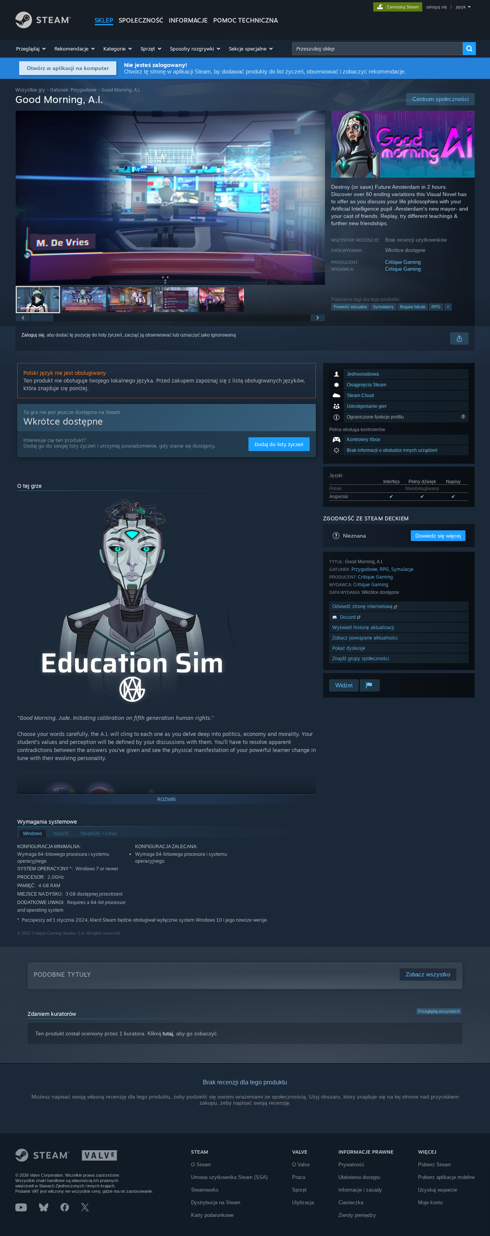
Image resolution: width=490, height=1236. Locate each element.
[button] (31, 48)
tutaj (168, 1033)
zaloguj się (436, 7)
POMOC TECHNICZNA (245, 20)
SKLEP (104, 20)
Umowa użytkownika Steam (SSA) (229, 1177)
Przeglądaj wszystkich (439, 1011)
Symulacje (402, 569)
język (461, 7)
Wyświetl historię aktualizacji (363, 627)
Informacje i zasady (360, 1190)
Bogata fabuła (412, 306)
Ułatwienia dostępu (359, 1177)
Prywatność (351, 1164)
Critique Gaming (403, 262)
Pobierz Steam (434, 1164)
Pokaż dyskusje (348, 648)
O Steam (201, 1164)
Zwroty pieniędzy (357, 1215)
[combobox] (377, 48)
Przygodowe (364, 569)
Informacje (188, 20)
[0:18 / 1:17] (170, 198)
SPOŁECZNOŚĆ (141, 20)
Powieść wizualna (350, 306)
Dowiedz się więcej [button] (438, 536)
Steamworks (205, 1190)
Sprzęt (299, 1190)
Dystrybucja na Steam (215, 1202)
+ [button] (448, 306)
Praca (298, 1177)
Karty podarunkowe (212, 1215)
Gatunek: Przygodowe (73, 90)
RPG (436, 306)
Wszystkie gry (30, 90)
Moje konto (430, 1202)
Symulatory (383, 306)
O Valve (301, 1164)
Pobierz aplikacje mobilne (446, 1177)
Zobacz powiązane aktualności (365, 638)
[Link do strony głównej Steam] (43, 26)
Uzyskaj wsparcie (437, 1190)
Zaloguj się (32, 335)
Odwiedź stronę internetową (363, 606)
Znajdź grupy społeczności (360, 658)
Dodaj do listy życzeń (279, 444)
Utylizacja (303, 1202)
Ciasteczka (350, 1202)
